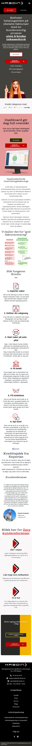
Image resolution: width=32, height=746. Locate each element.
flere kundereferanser (16, 531)
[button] (29, 3)
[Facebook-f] (14, 736)
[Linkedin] (18, 736)
